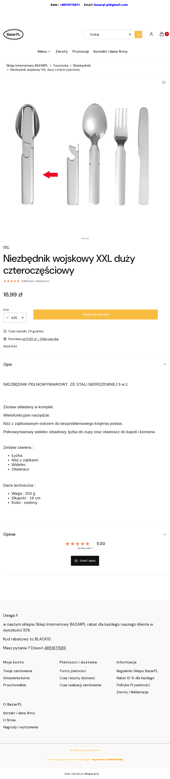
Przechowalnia (14, 685)
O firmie (9, 720)
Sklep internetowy (80, 773)
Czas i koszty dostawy (77, 678)
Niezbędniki (82, 65)
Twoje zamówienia (17, 671)
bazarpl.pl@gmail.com (111, 5)
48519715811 (55, 648)
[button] (138, 34)
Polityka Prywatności (133, 685)
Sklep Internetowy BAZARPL (27, 65)
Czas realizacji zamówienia (80, 685)
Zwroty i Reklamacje (132, 692)
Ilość (6, 309)
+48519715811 (70, 5)
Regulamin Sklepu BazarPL (137, 671)
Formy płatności (73, 671)
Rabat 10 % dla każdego (135, 678)
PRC (6, 247)
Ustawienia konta (16, 678)
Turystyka (60, 65)
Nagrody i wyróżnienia (20, 727)
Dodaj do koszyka (96, 314)
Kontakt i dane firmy (19, 713)
